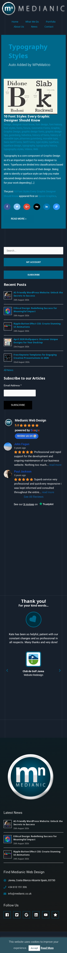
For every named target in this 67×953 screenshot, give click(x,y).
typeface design (12, 145)
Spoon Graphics (47, 196)
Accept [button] (34, 948)
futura (26, 128)
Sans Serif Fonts (13, 142)
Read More (47, 948)
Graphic (55, 128)
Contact (48, 26)
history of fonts (40, 135)
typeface (53, 142)
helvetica (26, 135)
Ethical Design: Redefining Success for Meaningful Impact (35, 310)
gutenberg (14, 135)
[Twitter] (17, 207)
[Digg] (36, 207)
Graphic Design (12, 131)
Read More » (18, 217)
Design (7, 124)
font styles (9, 128)
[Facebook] (7, 207)
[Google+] (26, 207)
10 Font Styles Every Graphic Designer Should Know (27, 118)
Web (35, 149)
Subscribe (34, 274)
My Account (33, 262)
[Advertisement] (30, 547)
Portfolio (51, 21)
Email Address (12, 385)
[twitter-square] (17, 914)
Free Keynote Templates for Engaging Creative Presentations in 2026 (35, 356)
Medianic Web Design (30, 420)
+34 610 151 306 (17, 887)
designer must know (23, 124)
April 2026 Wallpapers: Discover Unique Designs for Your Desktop (36, 341)
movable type (50, 138)
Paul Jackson (22, 471)
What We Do (32, 21)
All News (8, 370)
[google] (27, 914)
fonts (19, 128)
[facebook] (8, 914)
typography (28, 145)
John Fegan (21, 444)
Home (15, 21)
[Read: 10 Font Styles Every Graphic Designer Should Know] (30, 96)
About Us (19, 26)
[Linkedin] (46, 207)
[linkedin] (37, 914)
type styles (42, 142)
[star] (56, 914)
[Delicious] (56, 207)
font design (42, 124)
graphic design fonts (33, 131)
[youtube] (46, 914)
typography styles (14, 149)
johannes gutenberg (31, 138)
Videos (28, 149)
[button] (7, 670)
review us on (25, 435)
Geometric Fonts (40, 128)
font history (55, 124)
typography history (46, 145)
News (34, 26)
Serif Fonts (29, 142)
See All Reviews (33, 496)
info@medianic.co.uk (19, 893)
